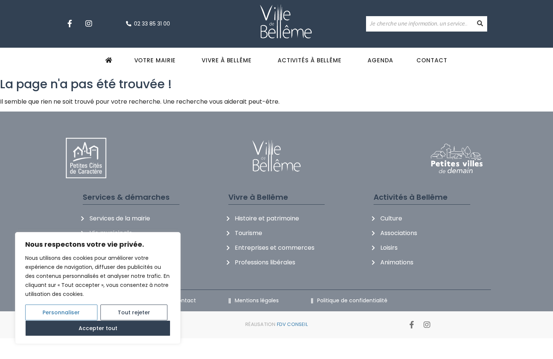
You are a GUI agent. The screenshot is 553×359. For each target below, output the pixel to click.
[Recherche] (480, 24)
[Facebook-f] (70, 24)
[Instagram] (89, 24)
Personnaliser (61, 312)
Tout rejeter (134, 312)
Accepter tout (98, 328)
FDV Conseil (292, 324)
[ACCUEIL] (110, 60)
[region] (98, 288)
